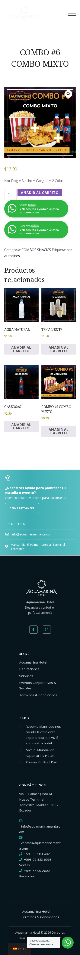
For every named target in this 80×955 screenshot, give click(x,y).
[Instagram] (47, 629)
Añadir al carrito (40, 192)
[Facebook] (33, 629)
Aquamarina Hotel (33, 662)
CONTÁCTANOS (22, 508)
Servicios (26, 676)
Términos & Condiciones (38, 695)
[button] (68, 94)
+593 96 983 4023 (38, 854)
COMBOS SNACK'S (36, 249)
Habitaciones (29, 669)
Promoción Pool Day (41, 762)
